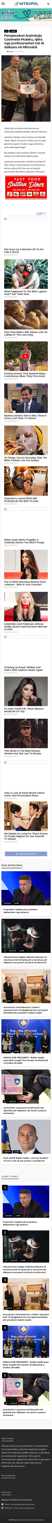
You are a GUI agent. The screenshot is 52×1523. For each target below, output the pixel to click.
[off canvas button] (3, 3)
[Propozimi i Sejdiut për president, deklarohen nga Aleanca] (26, 888)
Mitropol (9, 51)
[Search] (48, 3)
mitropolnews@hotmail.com (23, 1504)
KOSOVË (7, 903)
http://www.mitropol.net (24, 1508)
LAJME (13, 31)
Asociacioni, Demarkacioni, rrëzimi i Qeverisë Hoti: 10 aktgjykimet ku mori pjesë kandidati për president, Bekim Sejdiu (25, 1010)
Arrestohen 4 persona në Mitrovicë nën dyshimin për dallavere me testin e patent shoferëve (24, 1111)
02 (6, 31)
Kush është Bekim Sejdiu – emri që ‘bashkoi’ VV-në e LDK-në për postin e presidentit (25, 1159)
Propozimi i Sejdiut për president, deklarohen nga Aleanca (20, 911)
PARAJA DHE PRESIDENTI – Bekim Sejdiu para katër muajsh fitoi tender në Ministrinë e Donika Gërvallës (25, 1060)
